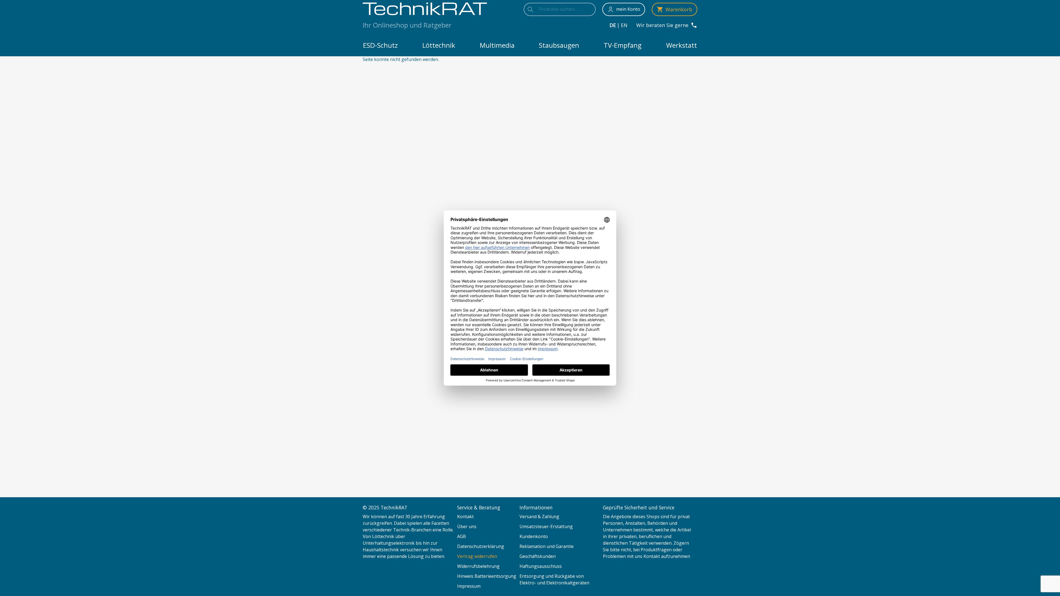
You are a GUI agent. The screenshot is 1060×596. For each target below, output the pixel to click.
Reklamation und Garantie (547, 546)
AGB (461, 536)
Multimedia (497, 45)
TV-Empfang (623, 45)
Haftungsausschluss (541, 566)
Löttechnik (438, 45)
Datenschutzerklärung (480, 546)
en (624, 25)
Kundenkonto (534, 536)
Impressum (469, 586)
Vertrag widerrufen (477, 556)
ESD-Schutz (380, 45)
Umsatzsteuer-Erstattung (546, 526)
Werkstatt (681, 45)
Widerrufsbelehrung (478, 566)
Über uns (466, 526)
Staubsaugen (559, 45)
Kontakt (465, 516)
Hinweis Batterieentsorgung (486, 576)
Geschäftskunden (538, 556)
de (613, 25)
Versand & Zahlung (539, 516)
